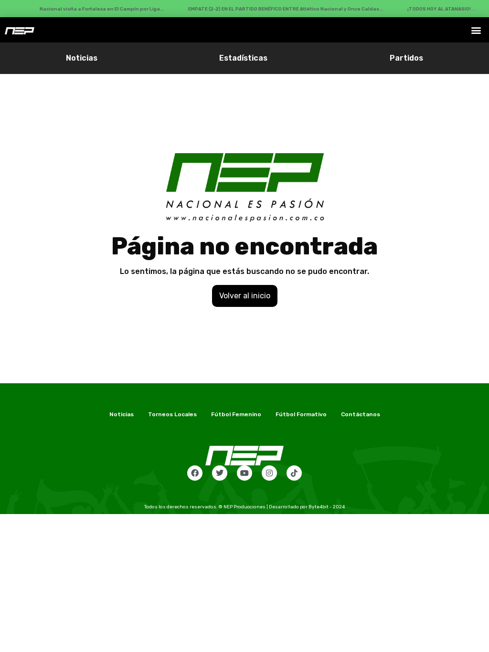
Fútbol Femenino (236, 414)
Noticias (81, 58)
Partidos (406, 58)
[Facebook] (194, 473)
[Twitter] (219, 473)
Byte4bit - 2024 (326, 507)
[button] (476, 30)
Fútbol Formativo (301, 414)
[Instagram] (269, 473)
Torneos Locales (172, 414)
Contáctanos (360, 414)
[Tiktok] (294, 473)
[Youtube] (244, 473)
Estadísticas (243, 58)
